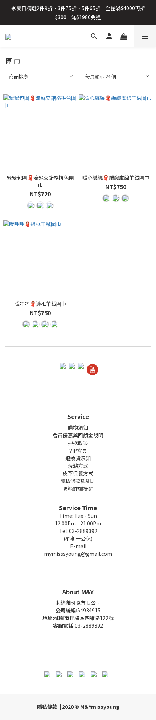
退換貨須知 (78, 458)
